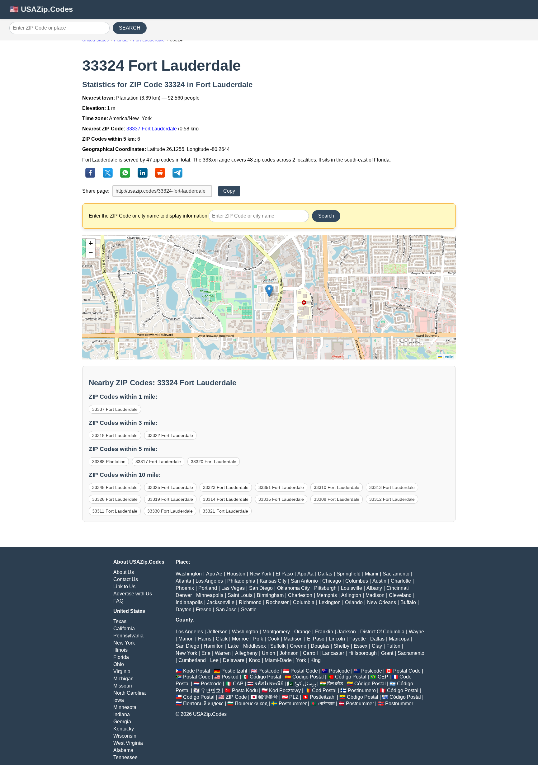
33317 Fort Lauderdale (158, 461)
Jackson (346, 631)
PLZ (294, 697)
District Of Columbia (382, 631)
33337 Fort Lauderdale (151, 128)
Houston (236, 573)
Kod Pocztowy (285, 690)
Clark (222, 638)
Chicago (331, 581)
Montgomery (276, 631)
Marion (186, 638)
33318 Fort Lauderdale (115, 435)
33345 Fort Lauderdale (115, 487)
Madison (375, 595)
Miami (371, 573)
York (301, 660)
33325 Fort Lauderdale (170, 487)
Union (268, 653)
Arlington (351, 595)
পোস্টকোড (326, 703)
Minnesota (124, 707)
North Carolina (129, 693)
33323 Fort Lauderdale (225, 487)
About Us (123, 572)
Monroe (240, 638)
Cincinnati (397, 588)
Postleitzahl (234, 670)
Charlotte (401, 581)
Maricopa (399, 638)
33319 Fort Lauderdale (170, 499)
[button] (269, 290)
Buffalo (408, 602)
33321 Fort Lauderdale (225, 511)
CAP (238, 683)
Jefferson (217, 631)
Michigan (123, 678)
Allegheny (246, 653)
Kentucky (123, 728)
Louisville (351, 588)
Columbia (303, 602)
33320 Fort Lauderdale (213, 461)
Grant (387, 653)
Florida (121, 657)
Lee (214, 660)
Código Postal (265, 676)
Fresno (203, 609)
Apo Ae (214, 573)
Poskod (230, 676)
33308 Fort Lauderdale (336, 499)
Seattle (249, 609)
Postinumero (362, 690)
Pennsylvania (128, 635)
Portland (207, 588)
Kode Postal (196, 670)
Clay (377, 646)
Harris (204, 638)
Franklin (324, 631)
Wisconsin (124, 736)
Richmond (250, 602)
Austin (379, 581)
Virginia (121, 671)
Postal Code (304, 670)
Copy (229, 191)
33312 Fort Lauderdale (392, 499)
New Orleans (381, 602)
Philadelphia (241, 581)
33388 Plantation (108, 461)
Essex (360, 646)
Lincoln (337, 638)
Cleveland (400, 595)
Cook (273, 638)
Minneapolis (209, 595)
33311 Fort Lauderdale (114, 511)
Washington (189, 573)
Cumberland (192, 660)
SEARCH (129, 28)
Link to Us (124, 586)
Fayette (357, 638)
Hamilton (214, 646)
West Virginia (128, 743)
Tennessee (125, 757)
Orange (302, 631)
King (315, 660)
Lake (233, 646)
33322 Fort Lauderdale (170, 435)
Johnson (289, 653)
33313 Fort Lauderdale (392, 487)
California (124, 628)
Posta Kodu (245, 690)
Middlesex (254, 646)
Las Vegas (233, 588)
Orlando (354, 602)
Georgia (122, 721)
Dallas (325, 573)
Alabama (123, 750)
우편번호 (211, 690)
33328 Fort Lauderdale (115, 499)
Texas (119, 621)
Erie (205, 653)
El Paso (284, 573)
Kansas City (273, 581)
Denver (184, 595)
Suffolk (278, 646)
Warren (223, 653)
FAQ (118, 600)
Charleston (300, 595)
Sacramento (396, 573)
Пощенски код (251, 703)
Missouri (122, 685)
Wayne (416, 631)
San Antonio (304, 581)
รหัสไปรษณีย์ (269, 683)
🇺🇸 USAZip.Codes (41, 9)
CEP (383, 676)
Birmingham (270, 595)
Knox (254, 660)
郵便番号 (268, 697)
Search (326, 215)
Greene (298, 646)
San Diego (261, 588)
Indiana (121, 714)
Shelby (341, 646)
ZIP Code (236, 697)
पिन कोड (335, 683)
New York (124, 642)
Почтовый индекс (203, 703)
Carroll (310, 653)
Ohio (118, 664)
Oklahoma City (293, 588)
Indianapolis (189, 602)
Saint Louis (240, 595)
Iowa (118, 700)
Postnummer (293, 703)
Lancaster (333, 653)
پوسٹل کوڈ (305, 683)
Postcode (268, 670)
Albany (374, 588)
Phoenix (185, 588)
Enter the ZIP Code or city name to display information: (149, 215)
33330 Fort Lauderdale (170, 511)
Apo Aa (305, 573)
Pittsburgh (325, 588)
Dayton (183, 609)
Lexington (330, 602)
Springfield (349, 573)
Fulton (393, 646)
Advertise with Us (132, 593)
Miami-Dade (278, 660)
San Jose (226, 609)
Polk (258, 638)
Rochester (277, 602)
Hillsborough (362, 653)
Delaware (233, 660)
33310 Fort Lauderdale (336, 487)
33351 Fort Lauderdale (281, 487)
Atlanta (183, 581)
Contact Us (125, 579)
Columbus (356, 581)
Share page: (95, 191)
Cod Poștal (324, 690)
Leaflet (448, 356)
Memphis (327, 595)
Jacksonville (220, 602)
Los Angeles (209, 581)
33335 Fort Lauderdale (281, 499)
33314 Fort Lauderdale (225, 499)
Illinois (120, 650)
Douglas (320, 646)
